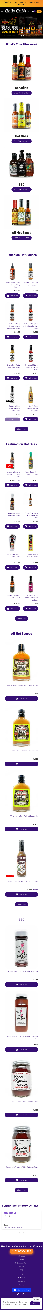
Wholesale (21, 1278)
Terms (21, 1285)
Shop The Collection (21, 93)
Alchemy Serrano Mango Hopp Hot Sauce (13, 474)
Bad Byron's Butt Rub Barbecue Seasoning (22, 971)
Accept (34, 1303)
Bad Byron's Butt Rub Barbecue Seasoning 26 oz (22, 1037)
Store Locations (22, 1263)
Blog (21, 1274)
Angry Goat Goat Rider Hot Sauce (14, 514)
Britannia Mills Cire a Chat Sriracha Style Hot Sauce (30, 326)
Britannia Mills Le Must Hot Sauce (13, 366)
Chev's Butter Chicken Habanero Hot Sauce (31, 408)
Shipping (21, 1266)
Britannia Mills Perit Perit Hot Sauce (31, 284)
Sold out (12, 419)
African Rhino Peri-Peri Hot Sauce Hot (24, 751)
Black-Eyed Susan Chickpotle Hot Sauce (31, 515)
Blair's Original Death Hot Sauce (32, 555)
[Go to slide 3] (23, 35)
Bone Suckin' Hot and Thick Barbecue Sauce (22, 1167)
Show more (21, 618)
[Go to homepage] (15, 13)
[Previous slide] (3, 27)
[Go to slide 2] (21, 35)
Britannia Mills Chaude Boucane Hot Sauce (14, 408)
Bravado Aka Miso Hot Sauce (13, 596)
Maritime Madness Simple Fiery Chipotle (13, 285)
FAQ (21, 1270)
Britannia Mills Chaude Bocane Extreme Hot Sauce (13, 326)
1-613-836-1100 (21, 1251)
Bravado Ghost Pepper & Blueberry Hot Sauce (31, 597)
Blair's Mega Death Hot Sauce (13, 555)
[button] (19, 1233)
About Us (21, 1256)
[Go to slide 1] (19, 35)
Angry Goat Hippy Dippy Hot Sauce (31, 473)
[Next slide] (40, 27)
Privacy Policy (21, 1281)
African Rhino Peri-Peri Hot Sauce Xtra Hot (22, 685)
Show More (21, 429)
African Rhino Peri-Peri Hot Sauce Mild (24, 816)
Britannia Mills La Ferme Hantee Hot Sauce (31, 367)
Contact (21, 1260)
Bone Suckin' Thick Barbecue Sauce (25, 1102)
